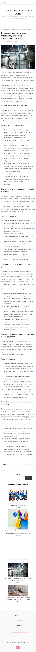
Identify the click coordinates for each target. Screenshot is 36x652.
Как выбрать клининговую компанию (18, 559)
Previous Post (7, 464)
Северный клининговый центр (18, 12)
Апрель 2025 (19, 620)
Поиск (18, 474)
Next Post (30, 464)
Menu (4, 2)
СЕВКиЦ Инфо (5, 41)
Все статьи (6, 29)
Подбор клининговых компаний (21, 29)
